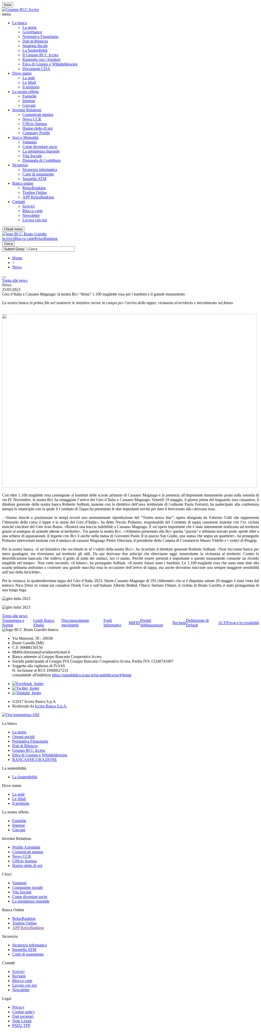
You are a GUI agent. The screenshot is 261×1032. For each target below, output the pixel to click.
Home (17, 258)
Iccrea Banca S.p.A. (51, 706)
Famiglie (29, 96)
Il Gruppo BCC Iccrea (40, 55)
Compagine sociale (27, 887)
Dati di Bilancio (35, 41)
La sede (28, 78)
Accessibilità (249, 623)
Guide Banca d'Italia (43, 622)
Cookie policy (23, 1012)
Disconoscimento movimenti (75, 622)
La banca (19, 23)
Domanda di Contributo (41, 160)
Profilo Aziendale (26, 847)
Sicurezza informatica (39, 169)
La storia (29, 27)
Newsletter (31, 215)
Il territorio (31, 87)
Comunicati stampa (37, 114)
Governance (32, 32)
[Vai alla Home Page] (24, 234)
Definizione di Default (197, 622)
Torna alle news (15, 280)
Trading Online (34, 192)
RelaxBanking (34, 188)
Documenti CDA (36, 68)
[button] (130, 14)
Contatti (18, 201)
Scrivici (28, 206)
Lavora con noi (34, 220)
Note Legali (21, 1021)
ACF (222, 623)
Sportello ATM (34, 179)
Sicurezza (20, 165)
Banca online (22, 183)
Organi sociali (23, 736)
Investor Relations (26, 110)
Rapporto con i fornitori (41, 59)
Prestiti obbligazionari (151, 622)
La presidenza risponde (41, 151)
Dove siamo (22, 73)
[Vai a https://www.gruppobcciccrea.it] (20, 9)
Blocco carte (32, 211)
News (17, 267)
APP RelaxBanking (38, 197)
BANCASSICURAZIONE (34, 759)
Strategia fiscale (35, 46)
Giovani (28, 105)
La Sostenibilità (34, 50)
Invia (7, 5)
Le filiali (29, 82)
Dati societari (22, 1016)
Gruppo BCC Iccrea (28, 750)
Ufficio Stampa (34, 124)
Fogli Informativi (112, 622)
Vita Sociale (32, 156)
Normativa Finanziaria (40, 36)
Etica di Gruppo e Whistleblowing (49, 64)
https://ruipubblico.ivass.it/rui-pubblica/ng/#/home (92, 675)
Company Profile (36, 133)
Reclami (179, 623)
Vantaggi (29, 142)
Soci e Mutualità (25, 137)
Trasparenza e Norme (13, 622)
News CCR (31, 119)
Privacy (232, 623)
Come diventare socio (39, 146)
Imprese (28, 101)
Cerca (8, 244)
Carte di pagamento (38, 174)
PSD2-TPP (21, 1025)
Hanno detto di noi (37, 128)
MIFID (134, 623)
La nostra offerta (25, 91)
